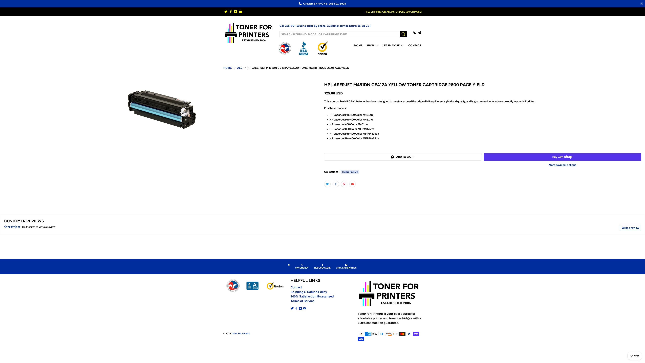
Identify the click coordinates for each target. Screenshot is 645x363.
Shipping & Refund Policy (309, 292)
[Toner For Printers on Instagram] (235, 11)
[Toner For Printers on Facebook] (230, 11)
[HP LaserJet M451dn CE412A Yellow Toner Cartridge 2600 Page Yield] (161, 109)
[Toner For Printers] (249, 32)
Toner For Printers (240, 333)
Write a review (630, 227)
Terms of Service (302, 301)
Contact (414, 45)
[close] (641, 3)
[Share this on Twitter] (327, 184)
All (239, 68)
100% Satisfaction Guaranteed (312, 296)
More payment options (562, 165)
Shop (370, 45)
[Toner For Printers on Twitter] (225, 11)
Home (358, 45)
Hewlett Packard (350, 172)
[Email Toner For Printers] (240, 11)
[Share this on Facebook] (336, 184)
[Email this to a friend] (352, 184)
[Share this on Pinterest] (344, 184)
